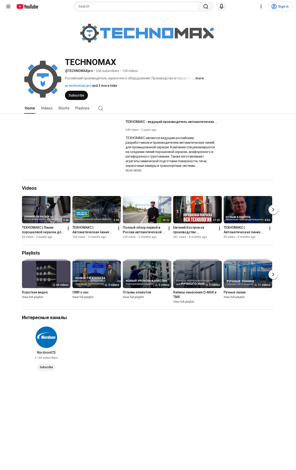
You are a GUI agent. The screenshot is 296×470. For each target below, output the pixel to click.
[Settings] (261, 6)
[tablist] (148, 108)
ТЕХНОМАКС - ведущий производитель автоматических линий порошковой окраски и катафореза (172, 122)
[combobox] (137, 6)
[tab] (29, 108)
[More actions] (68, 228)
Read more (134, 170)
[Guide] (8, 6)
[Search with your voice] (221, 6)
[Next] (273, 210)
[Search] (205, 6)
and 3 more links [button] (104, 85)
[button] (134, 170)
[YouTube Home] (27, 6)
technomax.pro (79, 85)
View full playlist (32, 297)
